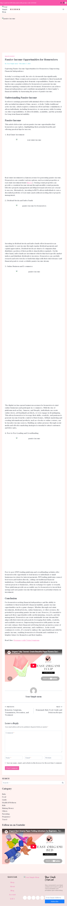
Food (4, 797)
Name (8, 758)
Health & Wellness (9, 802)
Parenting (6, 814)
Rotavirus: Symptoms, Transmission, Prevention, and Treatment (17, 711)
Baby (4, 794)
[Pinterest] (19, 9)
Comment (10, 733)
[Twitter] (13, 9)
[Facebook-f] (25, 898)
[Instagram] (15, 9)
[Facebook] (11, 9)
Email (28, 758)
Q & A (12, 898)
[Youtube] (42, 898)
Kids (3, 805)
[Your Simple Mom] (5, 9)
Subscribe (54, 901)
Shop (12, 882)
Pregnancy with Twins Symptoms (26, 640)
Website (48, 758)
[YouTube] (17, 9)
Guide (4, 800)
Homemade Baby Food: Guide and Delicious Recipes (49, 710)
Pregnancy (6, 816)
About (12, 886)
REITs (29, 182)
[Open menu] (63, 9)
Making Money (10, 56)
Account (12, 894)
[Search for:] (33, 782)
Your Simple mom (12, 63)
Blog (12, 890)
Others (4, 811)
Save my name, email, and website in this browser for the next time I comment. (34, 763)
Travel (4, 819)
